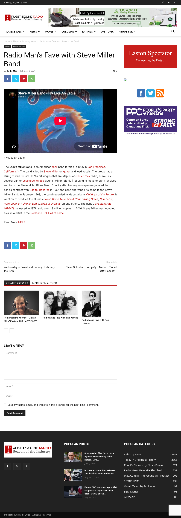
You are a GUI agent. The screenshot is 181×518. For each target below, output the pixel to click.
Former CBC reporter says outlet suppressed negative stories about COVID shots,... (100, 490)
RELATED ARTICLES (17, 283)
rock (54, 167)
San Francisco (96, 167)
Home (7, 41)
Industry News (29, 41)
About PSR (126, 31)
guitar (67, 171)
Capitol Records (39, 190)
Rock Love (10, 203)
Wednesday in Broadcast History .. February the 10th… (29, 269)
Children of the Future (100, 194)
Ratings (87, 31)
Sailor (47, 199)
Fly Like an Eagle (28, 203)
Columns (68, 31)
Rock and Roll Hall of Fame (47, 213)
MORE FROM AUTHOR (44, 283)
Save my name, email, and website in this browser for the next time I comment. (53, 404)
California (10, 171)
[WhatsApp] (31, 78)
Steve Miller (51, 171)
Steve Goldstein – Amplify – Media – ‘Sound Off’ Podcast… (91, 269)
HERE (21, 222)
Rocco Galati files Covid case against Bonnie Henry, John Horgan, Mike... (99, 456)
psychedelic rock (33, 180)
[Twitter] (174, 2)
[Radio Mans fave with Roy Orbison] (99, 304)
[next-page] (12, 330)
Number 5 (106, 199)
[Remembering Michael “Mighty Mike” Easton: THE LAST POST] (21, 303)
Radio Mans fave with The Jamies (60, 317)
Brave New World (63, 199)
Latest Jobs (14, 31)
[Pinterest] (23, 78)
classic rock (82, 176)
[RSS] (168, 2)
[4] (18, 170)
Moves (49, 31)
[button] (173, 32)
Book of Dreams (50, 203)
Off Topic (107, 31)
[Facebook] (162, 2)
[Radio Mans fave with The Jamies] (60, 303)
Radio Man (12, 71)
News (33, 31)
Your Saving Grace (86, 199)
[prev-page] (6, 330)
